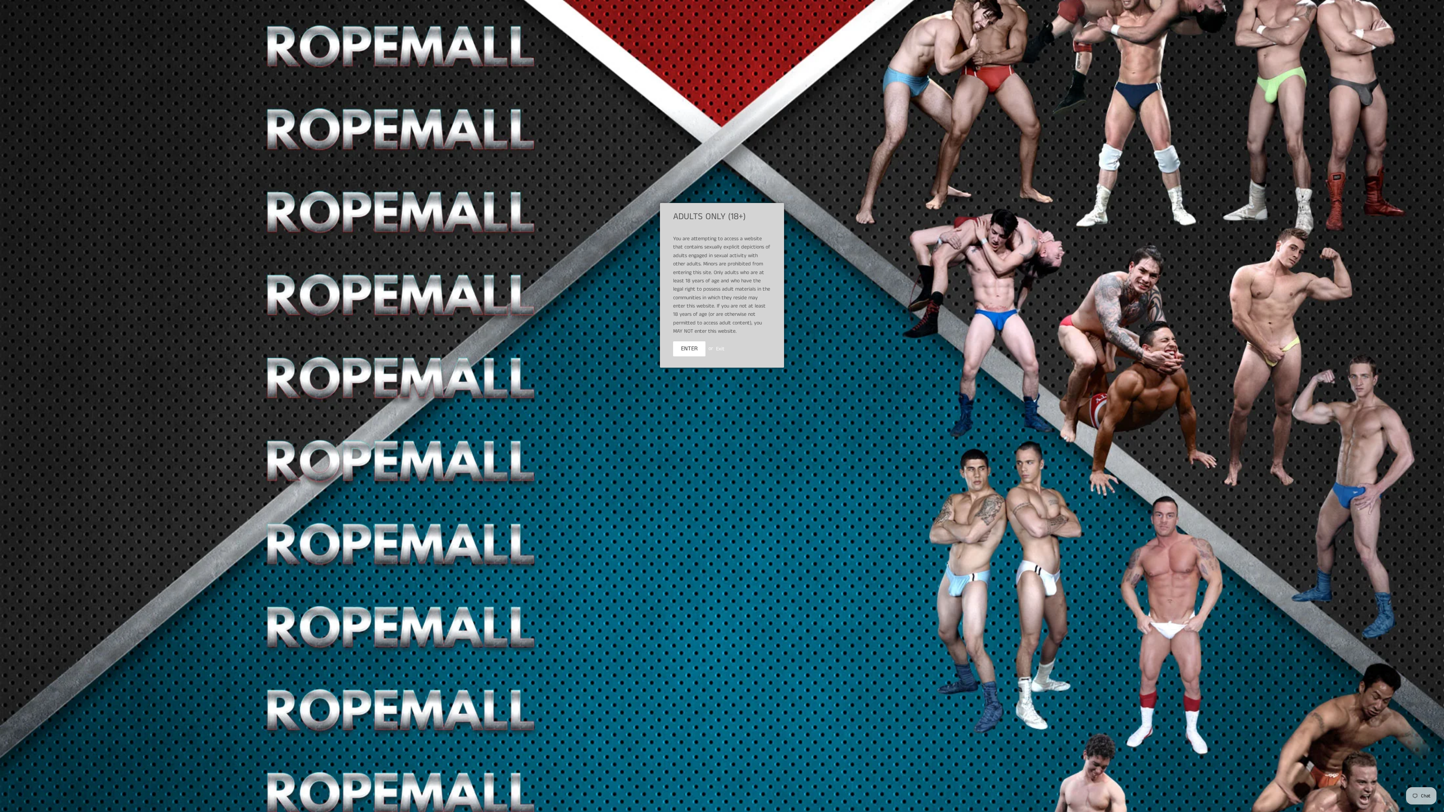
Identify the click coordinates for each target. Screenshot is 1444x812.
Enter (689, 348)
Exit (720, 348)
